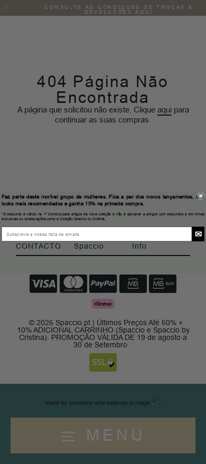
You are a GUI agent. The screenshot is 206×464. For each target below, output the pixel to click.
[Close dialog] (200, 195)
